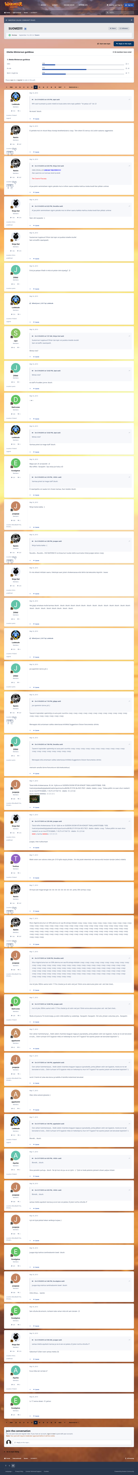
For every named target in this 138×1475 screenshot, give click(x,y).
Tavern (37, 35)
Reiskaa (14, 35)
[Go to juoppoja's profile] (16, 506)
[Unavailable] (34, 797)
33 (31, 87)
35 (39, 87)
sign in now (51, 1434)
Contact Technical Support (33, 1471)
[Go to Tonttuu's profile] (16, 859)
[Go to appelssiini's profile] (16, 1033)
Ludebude (16, 104)
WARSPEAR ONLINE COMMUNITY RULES (21, 20)
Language (8, 1471)
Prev (11, 87)
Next (60, 87)
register (20, 80)
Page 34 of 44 (73, 87)
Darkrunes (16, 407)
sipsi (16, 341)
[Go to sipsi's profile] (16, 333)
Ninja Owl (16, 211)
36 (43, 87)
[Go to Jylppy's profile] (16, 270)
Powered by (124, 1471)
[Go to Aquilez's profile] (16, 1155)
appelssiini (16, 1041)
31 (23, 87)
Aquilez (16, 1163)
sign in (12, 80)
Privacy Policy (19, 1471)
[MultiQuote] (30, 119)
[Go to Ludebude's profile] (16, 96)
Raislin (15, 137)
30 (20, 87)
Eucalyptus (15, 471)
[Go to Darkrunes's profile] (16, 399)
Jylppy (15, 277)
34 (35, 87)
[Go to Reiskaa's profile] (10, 35)
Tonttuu (16, 866)
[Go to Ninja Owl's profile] (16, 203)
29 (16, 87)
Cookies (46, 1471)
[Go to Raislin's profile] (16, 130)
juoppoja (15, 514)
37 (47, 87)
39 (55, 87)
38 (51, 87)
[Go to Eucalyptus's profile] (16, 463)
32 (27, 87)
